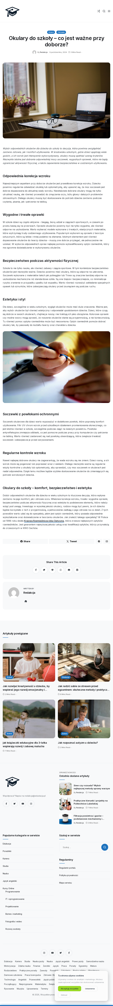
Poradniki (7, 851)
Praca (64, 966)
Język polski (49, 979)
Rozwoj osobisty (13, 929)
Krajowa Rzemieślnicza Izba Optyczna (44, 520)
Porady (72, 966)
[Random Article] (98, 11)
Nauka (6, 873)
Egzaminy (83, 966)
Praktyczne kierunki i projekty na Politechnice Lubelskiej (91, 802)
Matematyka (40, 984)
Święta (52, 984)
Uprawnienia (32, 989)
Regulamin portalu (67, 868)
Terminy (44, 989)
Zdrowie (61, 32)
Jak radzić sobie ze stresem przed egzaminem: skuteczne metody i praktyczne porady (84, 688)
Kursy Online (8, 888)
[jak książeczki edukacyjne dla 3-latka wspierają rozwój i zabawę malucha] (29, 719)
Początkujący (10, 984)
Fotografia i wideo (14, 921)
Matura (93, 966)
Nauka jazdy (38, 961)
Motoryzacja (9, 966)
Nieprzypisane (25, 984)
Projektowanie (12, 906)
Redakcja (44, 52)
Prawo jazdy (78, 961)
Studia (5, 866)
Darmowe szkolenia (13, 975)
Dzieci (51, 32)
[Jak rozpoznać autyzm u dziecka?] (84, 719)
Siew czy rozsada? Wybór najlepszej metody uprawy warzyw (92, 787)
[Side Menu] (109, 11)
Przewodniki (35, 979)
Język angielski (10, 881)
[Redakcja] (34, 52)
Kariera (6, 858)
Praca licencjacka (33, 975)
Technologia (10, 979)
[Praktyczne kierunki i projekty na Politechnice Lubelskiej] (65, 804)
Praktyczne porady (28, 970)
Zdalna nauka (24, 966)
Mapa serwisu (65, 883)
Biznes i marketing (14, 914)
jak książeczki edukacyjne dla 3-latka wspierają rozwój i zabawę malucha (25, 744)
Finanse (36, 966)
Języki (56, 966)
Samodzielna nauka (95, 961)
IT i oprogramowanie (15, 899)
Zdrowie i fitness (51, 975)
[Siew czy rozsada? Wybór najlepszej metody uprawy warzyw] (65, 789)
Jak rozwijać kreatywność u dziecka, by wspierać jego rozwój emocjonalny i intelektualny (26, 688)
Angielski (22, 979)
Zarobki (46, 966)
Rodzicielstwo (10, 970)
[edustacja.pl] (12, 11)
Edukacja (65, 677)
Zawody (43, 970)
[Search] (104, 11)
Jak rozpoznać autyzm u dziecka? (78, 742)
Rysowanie (9, 989)
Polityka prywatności (68, 875)
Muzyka (20, 989)
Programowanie (13, 891)
